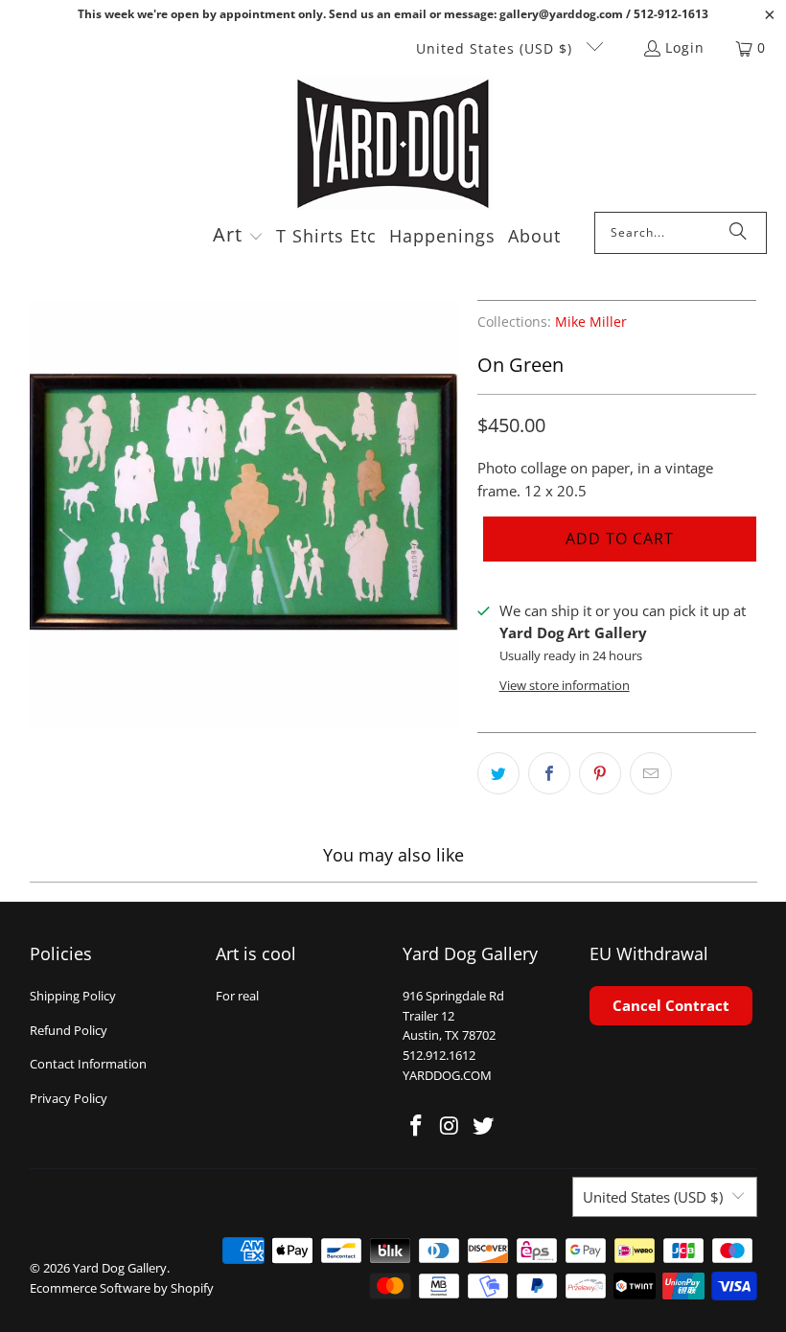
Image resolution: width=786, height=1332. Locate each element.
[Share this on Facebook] (549, 773)
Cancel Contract (671, 1005)
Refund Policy (68, 1030)
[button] (238, 237)
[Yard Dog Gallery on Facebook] (417, 1125)
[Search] (738, 233)
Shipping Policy (73, 995)
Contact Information (88, 1063)
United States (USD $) (496, 48)
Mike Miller (591, 322)
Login (685, 47)
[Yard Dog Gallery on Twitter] (483, 1125)
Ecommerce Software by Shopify (122, 1288)
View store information (564, 685)
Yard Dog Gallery (120, 1267)
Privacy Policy (68, 1098)
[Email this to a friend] (651, 773)
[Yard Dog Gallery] (393, 144)
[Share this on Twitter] (498, 773)
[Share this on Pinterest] (600, 773)
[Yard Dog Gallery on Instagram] (450, 1125)
